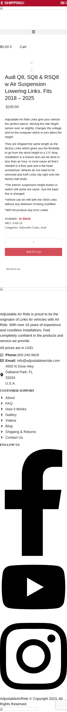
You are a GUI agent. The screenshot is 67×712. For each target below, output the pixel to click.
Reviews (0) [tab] (13, 269)
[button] (33, 32)
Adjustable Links (29, 227)
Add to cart (33, 251)
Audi (43, 227)
